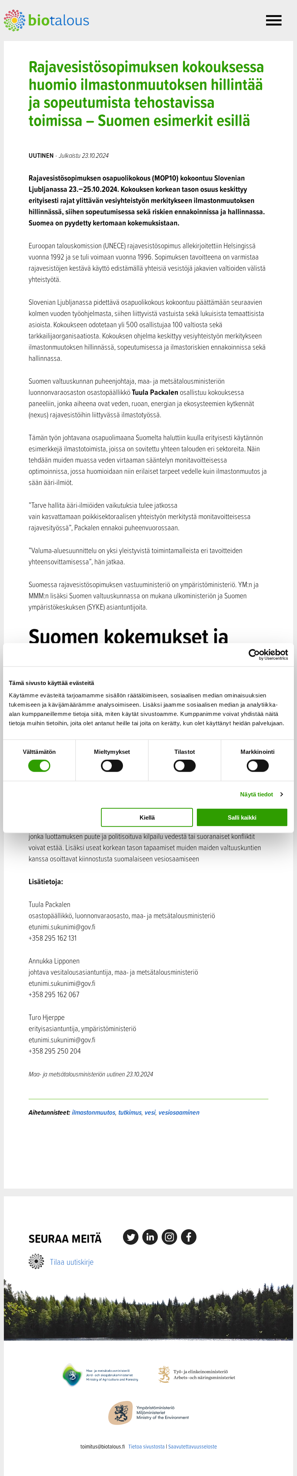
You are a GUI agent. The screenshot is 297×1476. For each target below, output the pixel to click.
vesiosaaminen (179, 1112)
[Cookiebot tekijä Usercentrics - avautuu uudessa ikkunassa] (254, 655)
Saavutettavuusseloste (192, 1446)
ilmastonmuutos (93, 1112)
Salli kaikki (242, 817)
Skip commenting (148, 1152)
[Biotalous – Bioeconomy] (46, 19)
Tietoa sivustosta (146, 1446)
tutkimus (130, 1112)
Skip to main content (31, 40)
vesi (150, 1112)
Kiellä (147, 817)
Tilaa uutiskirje (72, 1262)
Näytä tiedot (256, 794)
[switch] (112, 766)
